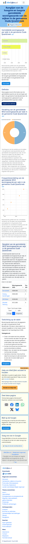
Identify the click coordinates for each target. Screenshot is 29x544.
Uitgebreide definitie (9, 104)
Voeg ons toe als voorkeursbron (13, 446)
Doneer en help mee (9, 388)
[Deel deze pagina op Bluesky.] (17, 409)
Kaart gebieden (7, 523)
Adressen (5, 479)
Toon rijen (14, 310)
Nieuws (4, 515)
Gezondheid (6, 494)
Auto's (4, 492)
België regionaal (19, 487)
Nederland (12, 485)
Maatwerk (5, 536)
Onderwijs (5, 502)
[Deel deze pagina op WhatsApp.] (22, 405)
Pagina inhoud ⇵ (15, 25)
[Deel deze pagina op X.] (12, 409)
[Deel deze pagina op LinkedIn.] (17, 405)
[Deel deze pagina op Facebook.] (12, 405)
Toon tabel (6, 83)
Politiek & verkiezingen (9, 504)
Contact (4, 534)
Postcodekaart (6, 526)
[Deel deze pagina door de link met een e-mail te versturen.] (6, 405)
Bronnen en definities (8, 511)
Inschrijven (6, 428)
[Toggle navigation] (23, 2)
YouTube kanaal (7, 538)
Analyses (5, 509)
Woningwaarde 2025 (17, 286)
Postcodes (5, 483)
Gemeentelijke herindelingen (11, 513)
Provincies (5, 485)
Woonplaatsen (13, 483)
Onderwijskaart (7, 524)
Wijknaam (5, 287)
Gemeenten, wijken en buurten (11, 481)
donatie (6, 379)
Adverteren (5, 532)
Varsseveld (5, 291)
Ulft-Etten (5, 299)
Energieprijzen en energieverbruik (12, 496)
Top (15, 462)
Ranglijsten (6, 364)
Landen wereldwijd (8, 487)
